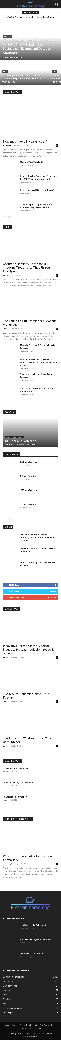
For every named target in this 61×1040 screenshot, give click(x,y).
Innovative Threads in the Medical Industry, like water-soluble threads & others (38, 362)
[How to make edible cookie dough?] (10, 194)
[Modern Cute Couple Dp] (10, 166)
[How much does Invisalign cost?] (30, 118)
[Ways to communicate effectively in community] (30, 838)
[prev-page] (5, 218)
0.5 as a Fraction (28, 476)
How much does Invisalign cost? (25, 141)
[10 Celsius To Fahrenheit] (50, 800)
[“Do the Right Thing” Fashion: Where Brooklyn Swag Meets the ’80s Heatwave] (10, 208)
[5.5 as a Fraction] (10, 508)
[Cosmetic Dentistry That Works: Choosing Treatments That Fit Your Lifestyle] (30, 246)
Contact (6, 1025)
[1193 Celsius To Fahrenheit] (50, 772)
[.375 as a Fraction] (10, 494)
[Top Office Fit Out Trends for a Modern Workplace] (30, 304)
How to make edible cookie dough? (37, 190)
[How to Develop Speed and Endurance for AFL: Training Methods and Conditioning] (10, 180)
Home (14, 1025)
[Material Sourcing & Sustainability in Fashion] (10, 349)
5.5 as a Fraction (28, 504)
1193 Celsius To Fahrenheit (16, 768)
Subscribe (51, 597)
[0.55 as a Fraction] (10, 465)
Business (7, 36)
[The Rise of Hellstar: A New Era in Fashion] (10, 378)
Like (54, 585)
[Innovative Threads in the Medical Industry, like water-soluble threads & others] (10, 363)
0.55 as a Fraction (28, 462)
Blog (5, 71)
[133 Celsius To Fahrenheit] (30, 432)
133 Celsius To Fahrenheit (20, 440)
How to (23, 1028)
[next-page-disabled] (9, 884)
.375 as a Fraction (28, 490)
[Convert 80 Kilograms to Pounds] (50, 786)
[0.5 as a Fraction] (10, 480)
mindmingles (8, 864)
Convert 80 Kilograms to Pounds (19, 782)
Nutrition (37, 1028)
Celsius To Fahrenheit (14, 437)
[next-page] (9, 218)
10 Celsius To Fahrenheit (15, 797)
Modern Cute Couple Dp (31, 162)
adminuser (7, 145)
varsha (5, 275)
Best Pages (44, 1025)
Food (53, 1025)
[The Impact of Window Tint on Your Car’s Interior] (10, 392)
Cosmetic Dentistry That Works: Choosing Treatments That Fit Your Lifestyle (27, 267)
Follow (52, 591)
